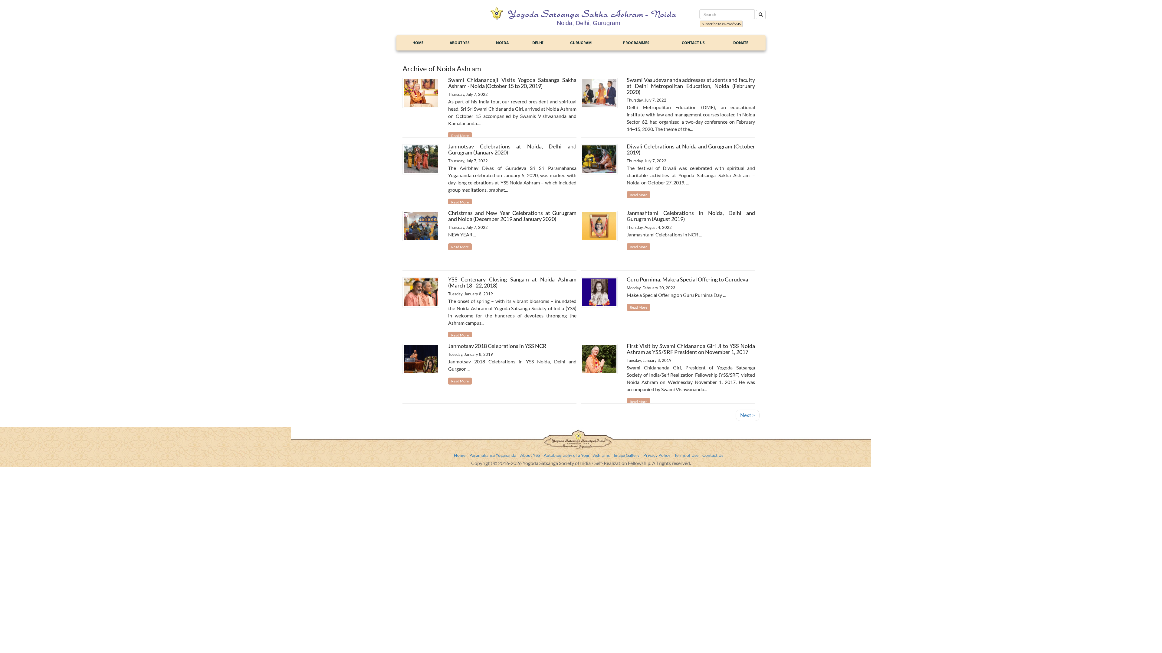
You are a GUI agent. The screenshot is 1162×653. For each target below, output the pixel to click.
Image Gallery (626, 455)
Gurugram (581, 42)
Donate (740, 42)
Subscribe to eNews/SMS (721, 23)
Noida (502, 42)
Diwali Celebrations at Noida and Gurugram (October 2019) (691, 149)
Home (418, 42)
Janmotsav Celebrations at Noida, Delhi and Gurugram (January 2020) (512, 149)
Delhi (537, 42)
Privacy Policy (656, 455)
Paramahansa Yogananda (492, 455)
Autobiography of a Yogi (566, 455)
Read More (460, 135)
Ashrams (601, 455)
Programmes (636, 42)
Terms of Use (686, 455)
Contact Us (693, 42)
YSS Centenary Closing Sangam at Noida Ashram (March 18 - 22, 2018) (512, 282)
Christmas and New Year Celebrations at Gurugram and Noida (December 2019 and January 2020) (512, 216)
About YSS (460, 42)
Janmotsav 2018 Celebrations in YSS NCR (497, 346)
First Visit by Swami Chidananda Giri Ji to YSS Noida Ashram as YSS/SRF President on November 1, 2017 (691, 349)
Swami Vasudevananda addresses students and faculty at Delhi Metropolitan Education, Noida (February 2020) (691, 85)
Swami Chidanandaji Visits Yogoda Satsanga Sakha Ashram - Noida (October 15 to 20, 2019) (512, 82)
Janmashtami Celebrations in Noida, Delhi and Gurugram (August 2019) (691, 216)
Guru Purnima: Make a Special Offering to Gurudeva (687, 279)
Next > (747, 415)
